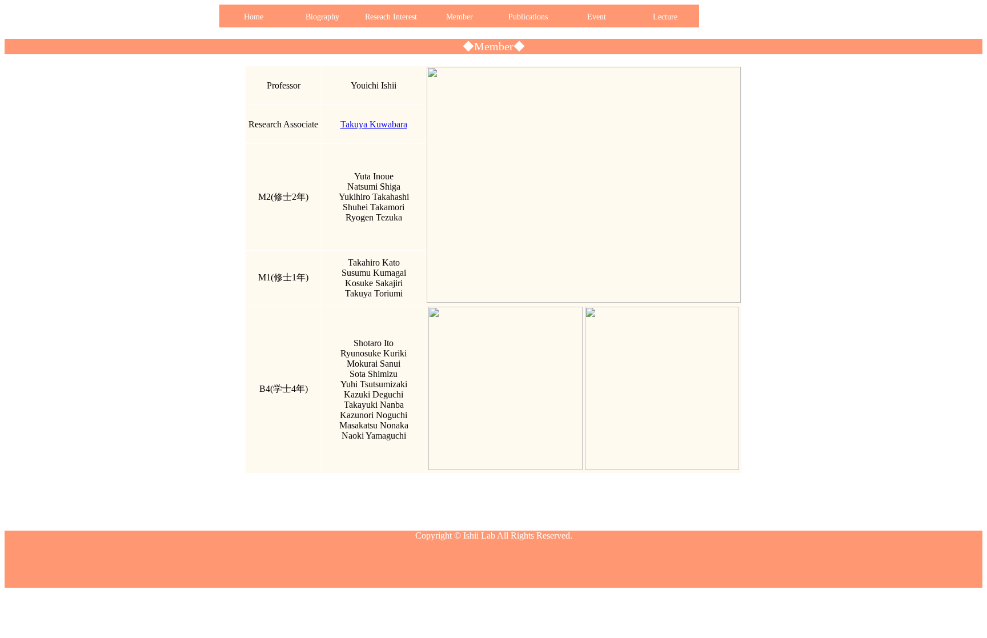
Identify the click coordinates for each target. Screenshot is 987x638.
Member (459, 17)
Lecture (665, 17)
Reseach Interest (391, 17)
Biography (322, 17)
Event (596, 17)
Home (253, 17)
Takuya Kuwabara (373, 124)
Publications (528, 17)
